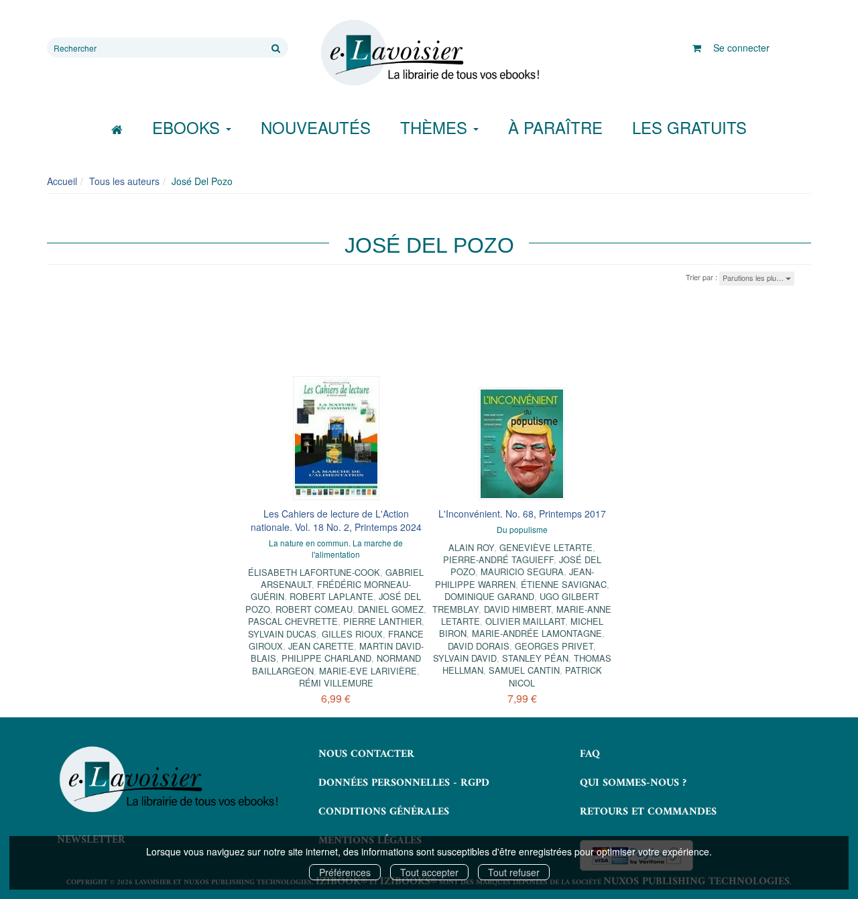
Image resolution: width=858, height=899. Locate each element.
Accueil (62, 181)
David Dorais (478, 646)
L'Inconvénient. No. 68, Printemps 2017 (522, 513)
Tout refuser (514, 872)
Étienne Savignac (564, 584)
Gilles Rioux (352, 633)
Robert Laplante (331, 596)
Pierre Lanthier (382, 621)
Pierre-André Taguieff (498, 559)
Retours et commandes (648, 811)
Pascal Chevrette (293, 621)
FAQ (590, 754)
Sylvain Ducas (282, 633)
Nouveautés (316, 127)
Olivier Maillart (525, 621)
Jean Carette (321, 646)
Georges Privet (554, 646)
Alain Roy (471, 547)
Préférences (345, 872)
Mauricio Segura (522, 571)
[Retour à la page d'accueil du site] (429, 53)
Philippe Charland (326, 658)
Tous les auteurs (124, 181)
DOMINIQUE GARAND (489, 596)
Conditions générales (383, 811)
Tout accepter (429, 872)
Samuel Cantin (524, 670)
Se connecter (741, 47)
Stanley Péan (535, 658)
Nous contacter (366, 754)
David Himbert (517, 609)
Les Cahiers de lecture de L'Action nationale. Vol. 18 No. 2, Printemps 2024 (336, 520)
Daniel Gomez (391, 609)
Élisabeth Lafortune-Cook (314, 572)
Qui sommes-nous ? (633, 783)
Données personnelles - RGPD (403, 783)
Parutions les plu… (754, 277)
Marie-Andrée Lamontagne (537, 633)
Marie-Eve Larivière (368, 670)
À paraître (555, 127)
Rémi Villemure (336, 682)
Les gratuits (689, 127)
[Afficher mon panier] (696, 47)
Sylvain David (465, 658)
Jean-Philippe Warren (514, 577)
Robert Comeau (314, 609)
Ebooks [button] (188, 127)
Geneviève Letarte (546, 547)
